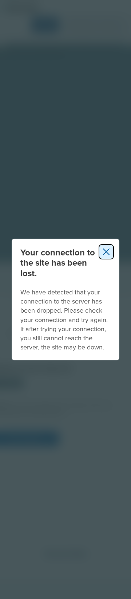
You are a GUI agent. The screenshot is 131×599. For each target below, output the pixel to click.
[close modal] (106, 251)
